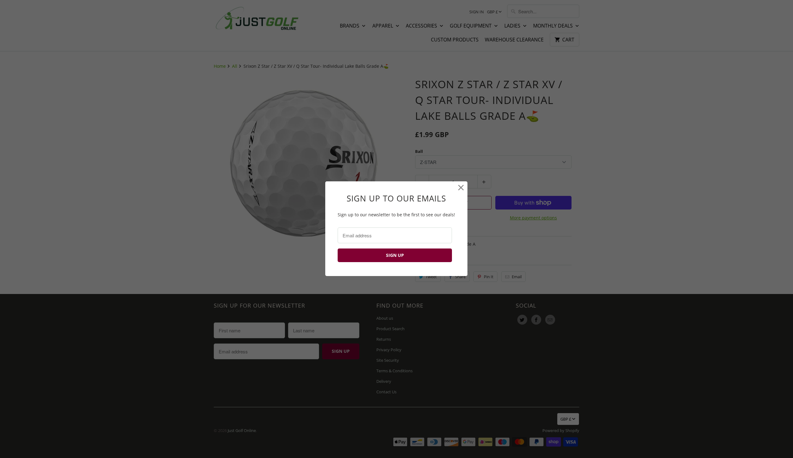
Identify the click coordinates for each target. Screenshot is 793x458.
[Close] (461, 187)
